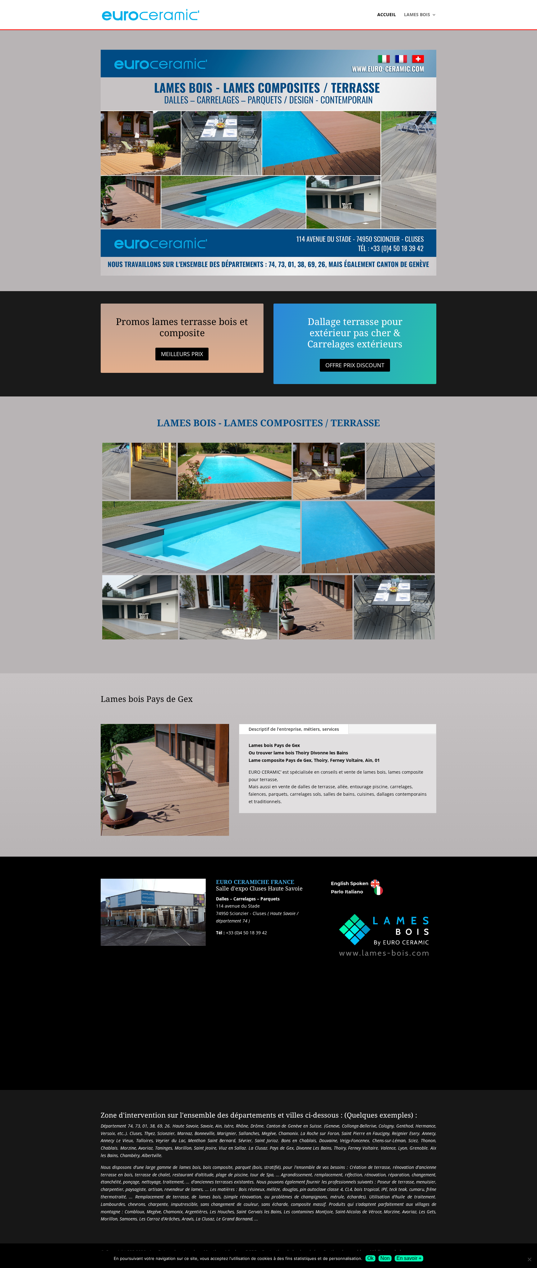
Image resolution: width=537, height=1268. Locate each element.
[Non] (529, 1259)
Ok (370, 1258)
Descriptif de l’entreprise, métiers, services (294, 729)
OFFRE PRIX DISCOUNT (354, 365)
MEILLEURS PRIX (182, 354)
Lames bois (417, 14)
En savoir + (409, 1258)
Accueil (386, 14)
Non (385, 1258)
